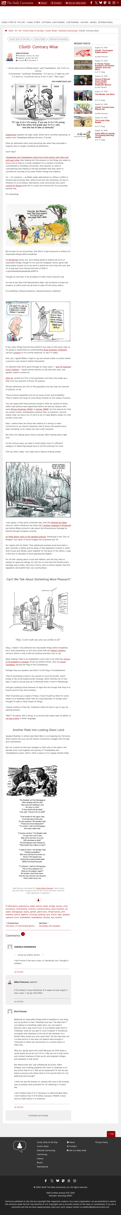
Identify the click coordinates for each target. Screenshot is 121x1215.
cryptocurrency (43, 909)
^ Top (111, 1134)
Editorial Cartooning (53, 22)
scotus (54, 914)
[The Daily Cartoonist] (17, 3)
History (84, 22)
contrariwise (21, 909)
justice (17, 914)
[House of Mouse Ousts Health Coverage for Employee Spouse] (83, 80)
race (48, 914)
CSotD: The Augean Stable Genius (104, 51)
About (43, 3)
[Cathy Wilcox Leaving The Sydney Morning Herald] (83, 134)
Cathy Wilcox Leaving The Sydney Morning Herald (105, 135)
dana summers (57, 909)
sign (59, 914)
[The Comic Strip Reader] (83, 122)
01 (16, 30)
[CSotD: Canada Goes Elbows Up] (83, 109)
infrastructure (54, 912)
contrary (32, 909)
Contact (57, 3)
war (52, 917)
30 (20, 30)
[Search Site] (118, 3)
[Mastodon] (105, 3)
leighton (24, 914)
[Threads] (109, 3)
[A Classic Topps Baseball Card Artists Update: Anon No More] (83, 65)
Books (93, 22)
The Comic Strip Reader (102, 121)
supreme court (12, 917)
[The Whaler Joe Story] (83, 95)
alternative (13, 906)
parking (41, 914)
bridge (52, 906)
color (65, 906)
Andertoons (24, 906)
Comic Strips (33, 22)
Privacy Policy (101, 1142)
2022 (11, 30)
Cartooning (72, 22)
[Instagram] (113, 3)
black (45, 906)
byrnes (59, 906)
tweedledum (36, 917)
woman (58, 917)
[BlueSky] (100, 3)
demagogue (17, 912)
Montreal (33, 914)
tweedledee (25, 917)
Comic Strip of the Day (33, 30)
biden (32, 906)
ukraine (46, 917)
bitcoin (39, 906)
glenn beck (42, 912)
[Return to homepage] (20, 1156)
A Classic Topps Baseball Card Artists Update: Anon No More (104, 66)
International (105, 22)
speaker (66, 914)
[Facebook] (92, 3)
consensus (10, 909)
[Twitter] (96, 3)
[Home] (6, 30)
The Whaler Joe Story (105, 94)
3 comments (32, 60)
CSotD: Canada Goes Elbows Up (104, 108)
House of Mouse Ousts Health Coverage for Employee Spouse (103, 82)
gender (33, 912)
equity (26, 912)
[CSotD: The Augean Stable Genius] (83, 52)
